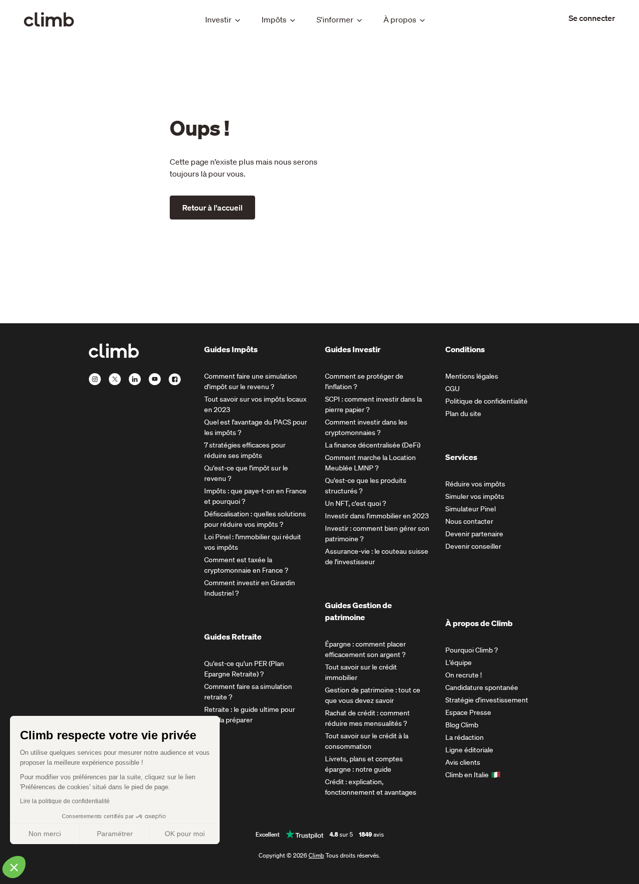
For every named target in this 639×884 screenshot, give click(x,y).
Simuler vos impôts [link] (474, 496)
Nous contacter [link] (469, 521)
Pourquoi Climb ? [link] (471, 650)
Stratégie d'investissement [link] (486, 699)
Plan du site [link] (463, 413)
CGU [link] (452, 388)
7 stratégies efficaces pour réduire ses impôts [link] (245, 450)
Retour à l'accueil (212, 208)
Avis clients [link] (462, 762)
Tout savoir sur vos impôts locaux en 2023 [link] (255, 404)
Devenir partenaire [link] (474, 533)
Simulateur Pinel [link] (470, 508)
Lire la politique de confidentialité (65, 801)
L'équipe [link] (458, 662)
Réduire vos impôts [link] (475, 483)
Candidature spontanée (481, 687)
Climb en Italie (467, 774)
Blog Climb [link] (461, 724)
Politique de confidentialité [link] (486, 401)
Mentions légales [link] (471, 376)
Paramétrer (115, 834)
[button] (14, 867)
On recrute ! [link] (463, 674)
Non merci (44, 834)
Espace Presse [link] (468, 712)
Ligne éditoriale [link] (469, 749)
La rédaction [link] (464, 737)
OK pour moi (185, 834)
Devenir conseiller (473, 546)
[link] (592, 18)
